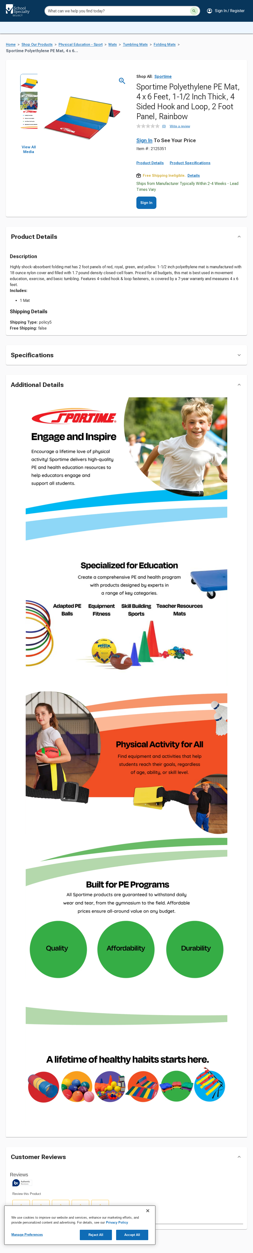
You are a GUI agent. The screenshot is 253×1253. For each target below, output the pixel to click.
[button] (226, 11)
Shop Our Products (37, 45)
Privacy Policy (117, 1222)
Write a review (180, 126)
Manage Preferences (27, 1234)
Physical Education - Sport (81, 45)
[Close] (147, 1210)
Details (194, 175)
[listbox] (29, 109)
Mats (112, 45)
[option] (29, 82)
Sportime (163, 76)
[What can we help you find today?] (194, 11)
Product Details (150, 163)
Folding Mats (165, 45)
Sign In (144, 140)
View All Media (29, 149)
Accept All (132, 1235)
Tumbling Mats (135, 45)
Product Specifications (190, 163)
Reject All (95, 1235)
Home (11, 45)
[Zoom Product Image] (122, 81)
